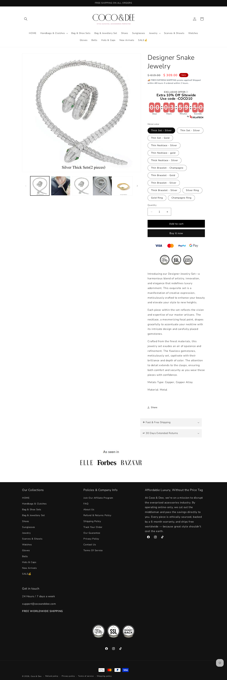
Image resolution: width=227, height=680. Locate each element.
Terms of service (86, 676)
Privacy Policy (91, 538)
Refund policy (51, 676)
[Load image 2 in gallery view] (60, 185)
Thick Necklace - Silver (164, 160)
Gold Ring (157, 197)
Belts (25, 556)
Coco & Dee (36, 676)
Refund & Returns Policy (97, 515)
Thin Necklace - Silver (164, 145)
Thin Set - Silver (190, 130)
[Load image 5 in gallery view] (123, 185)
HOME (25, 497)
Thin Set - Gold (160, 137)
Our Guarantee (91, 532)
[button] (25, 19)
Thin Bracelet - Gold (163, 175)
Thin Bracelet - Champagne (167, 167)
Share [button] (154, 407)
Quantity (152, 205)
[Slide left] (25, 186)
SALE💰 (26, 573)
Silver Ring (192, 190)
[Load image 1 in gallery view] (39, 185)
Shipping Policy (92, 521)
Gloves (26, 550)
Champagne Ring (181, 197)
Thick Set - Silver (161, 130)
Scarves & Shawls (32, 538)
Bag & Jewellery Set (33, 515)
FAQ (85, 503)
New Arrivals (29, 567)
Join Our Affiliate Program (98, 497)
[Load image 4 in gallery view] (102, 185)
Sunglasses (28, 527)
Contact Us (89, 544)
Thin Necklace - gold (163, 152)
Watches (27, 544)
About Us (88, 509)
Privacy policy (68, 676)
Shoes (25, 521)
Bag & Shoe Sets (31, 509)
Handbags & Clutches (34, 503)
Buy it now (176, 233)
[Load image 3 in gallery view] (81, 185)
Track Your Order (92, 527)
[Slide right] (137, 186)
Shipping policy (104, 676)
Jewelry (26, 532)
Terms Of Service (93, 550)
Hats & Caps (29, 562)
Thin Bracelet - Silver (163, 182)
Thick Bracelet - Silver (164, 190)
